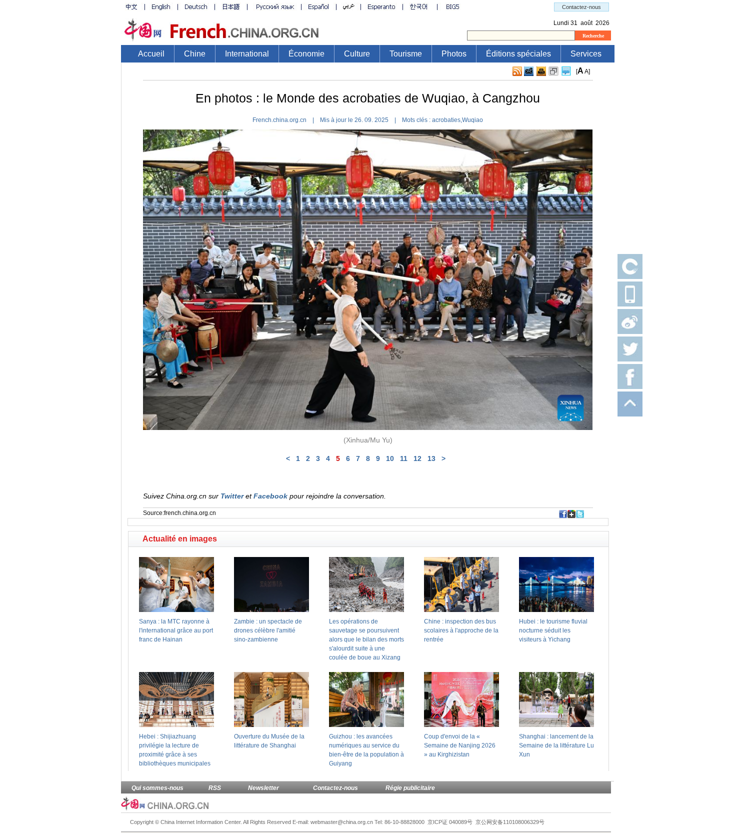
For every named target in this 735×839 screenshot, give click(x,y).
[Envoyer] (529, 71)
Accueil (151, 54)
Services (586, 54)
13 (432, 458)
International (247, 54)
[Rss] (517, 71)
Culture (357, 54)
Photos (454, 54)
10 (390, 458)
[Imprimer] (541, 71)
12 (418, 458)
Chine (195, 54)
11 (404, 458)
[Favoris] (553, 71)
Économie (306, 54)
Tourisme (406, 54)
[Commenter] (566, 71)
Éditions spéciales (518, 54)
